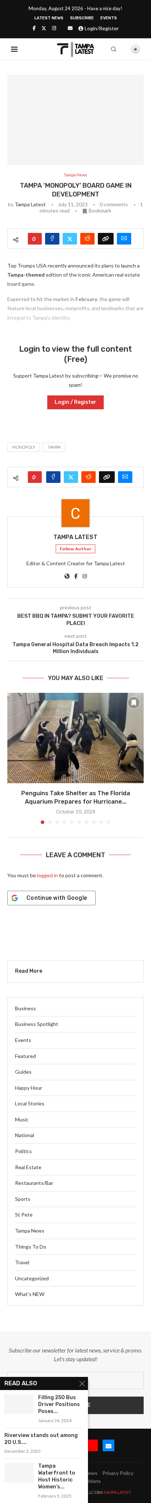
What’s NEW (29, 1294)
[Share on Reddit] (87, 239)
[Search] (113, 49)
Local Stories (29, 1103)
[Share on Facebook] (52, 239)
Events (108, 18)
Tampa (54, 447)
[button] (13, 758)
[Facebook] (34, 28)
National (24, 1135)
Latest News (48, 18)
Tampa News (29, 1230)
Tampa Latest (30, 204)
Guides (23, 1072)
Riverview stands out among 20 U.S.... (41, 1438)
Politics (23, 1151)
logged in (47, 875)
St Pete (24, 1214)
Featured (25, 1056)
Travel (22, 1262)
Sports (22, 1199)
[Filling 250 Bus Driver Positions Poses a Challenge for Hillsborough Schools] (19, 1404)
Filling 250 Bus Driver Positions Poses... (59, 1404)
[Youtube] (92, 1445)
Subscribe (82, 18)
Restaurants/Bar (34, 1183)
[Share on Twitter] (70, 239)
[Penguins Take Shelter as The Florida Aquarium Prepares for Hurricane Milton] (75, 738)
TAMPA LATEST (117, 1492)
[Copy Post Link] (106, 239)
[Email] (70, 28)
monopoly (23, 447)
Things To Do (30, 1247)
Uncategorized (32, 1278)
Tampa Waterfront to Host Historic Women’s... (56, 1476)
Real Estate (28, 1167)
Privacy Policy (117, 1473)
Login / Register (75, 402)
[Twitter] (43, 28)
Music (22, 1119)
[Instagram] (54, 28)
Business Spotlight (36, 1024)
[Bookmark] (122, 49)
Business (25, 1008)
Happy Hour (28, 1088)
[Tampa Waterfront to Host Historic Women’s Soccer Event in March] (19, 1472)
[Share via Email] (124, 239)
